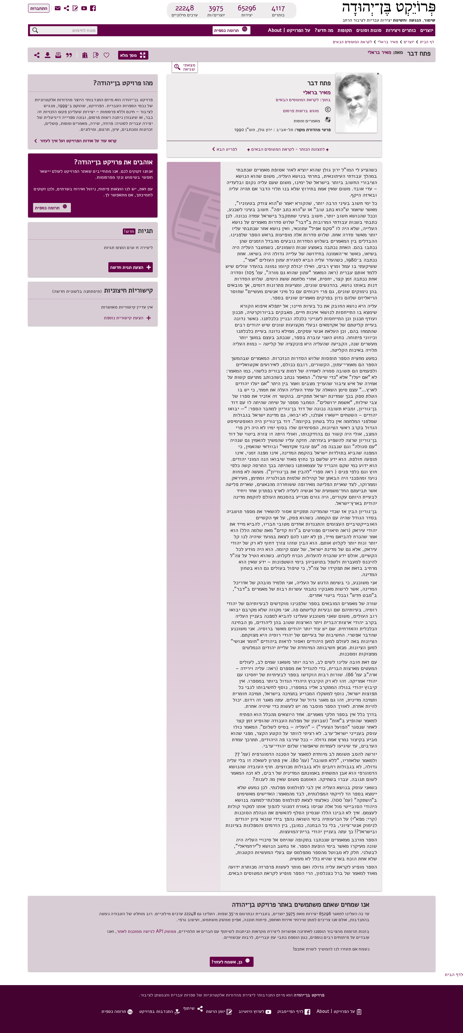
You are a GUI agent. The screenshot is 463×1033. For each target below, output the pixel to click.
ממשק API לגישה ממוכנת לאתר (146, 931)
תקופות (345, 30)
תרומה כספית (231, 29)
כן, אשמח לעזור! (231, 961)
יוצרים (426, 30)
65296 (247, 8)
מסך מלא (133, 55)
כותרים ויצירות (401, 30)
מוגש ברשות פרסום (301, 110)
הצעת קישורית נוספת (127, 318)
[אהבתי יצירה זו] (106, 55)
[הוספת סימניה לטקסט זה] (96, 55)
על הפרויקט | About (289, 30)
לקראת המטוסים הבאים (352, 42)
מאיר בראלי (388, 42)
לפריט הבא (224, 149)
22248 (184, 8)
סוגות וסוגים (368, 30)
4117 (278, 8)
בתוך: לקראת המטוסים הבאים (303, 99)
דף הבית (427, 42)
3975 (216, 8)
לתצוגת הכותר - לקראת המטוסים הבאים (288, 149)
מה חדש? (324, 30)
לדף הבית (454, 974)
